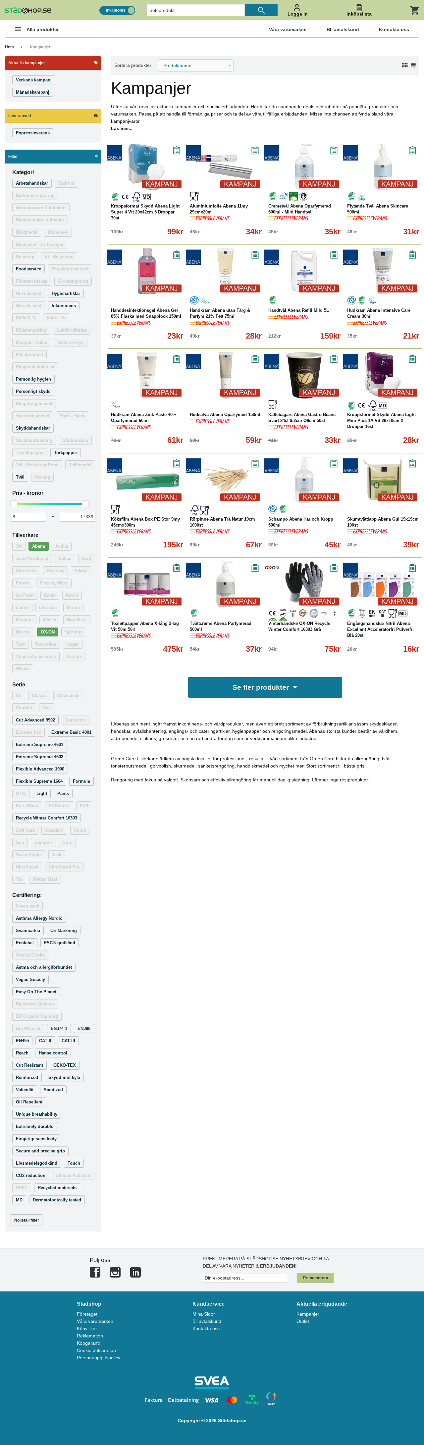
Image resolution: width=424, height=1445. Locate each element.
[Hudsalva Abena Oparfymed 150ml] (226, 375)
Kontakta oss (206, 1328)
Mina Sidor (203, 1314)
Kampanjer (307, 1314)
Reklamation (90, 1335)
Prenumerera (315, 1278)
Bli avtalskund (206, 1321)
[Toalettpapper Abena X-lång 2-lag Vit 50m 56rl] (147, 584)
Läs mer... (121, 128)
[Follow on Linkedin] (135, 1275)
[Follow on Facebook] (95, 1275)
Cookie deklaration (96, 1350)
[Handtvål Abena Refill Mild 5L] (304, 271)
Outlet (302, 1321)
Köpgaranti (88, 1343)
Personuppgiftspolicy (98, 1357)
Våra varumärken (95, 1321)
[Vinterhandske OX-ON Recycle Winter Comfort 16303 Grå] (304, 584)
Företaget (87, 1314)
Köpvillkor (87, 1328)
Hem (9, 47)
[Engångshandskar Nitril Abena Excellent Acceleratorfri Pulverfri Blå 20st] (383, 584)
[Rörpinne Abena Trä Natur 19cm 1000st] (226, 480)
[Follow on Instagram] (115, 1275)
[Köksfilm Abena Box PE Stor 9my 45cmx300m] (147, 480)
